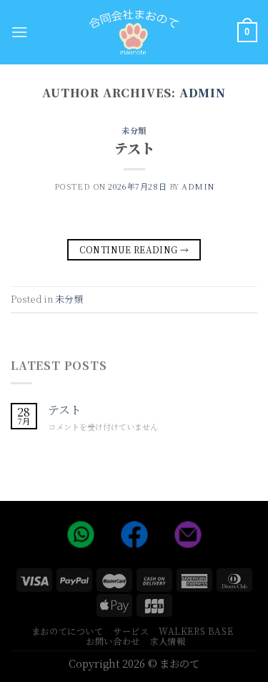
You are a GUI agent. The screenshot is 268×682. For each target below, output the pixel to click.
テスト (134, 147)
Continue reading (134, 249)
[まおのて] (134, 31)
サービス (131, 631)
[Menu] (19, 31)
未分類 (134, 130)
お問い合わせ (113, 641)
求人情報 (167, 641)
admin (202, 92)
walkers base (196, 631)
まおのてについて (67, 631)
